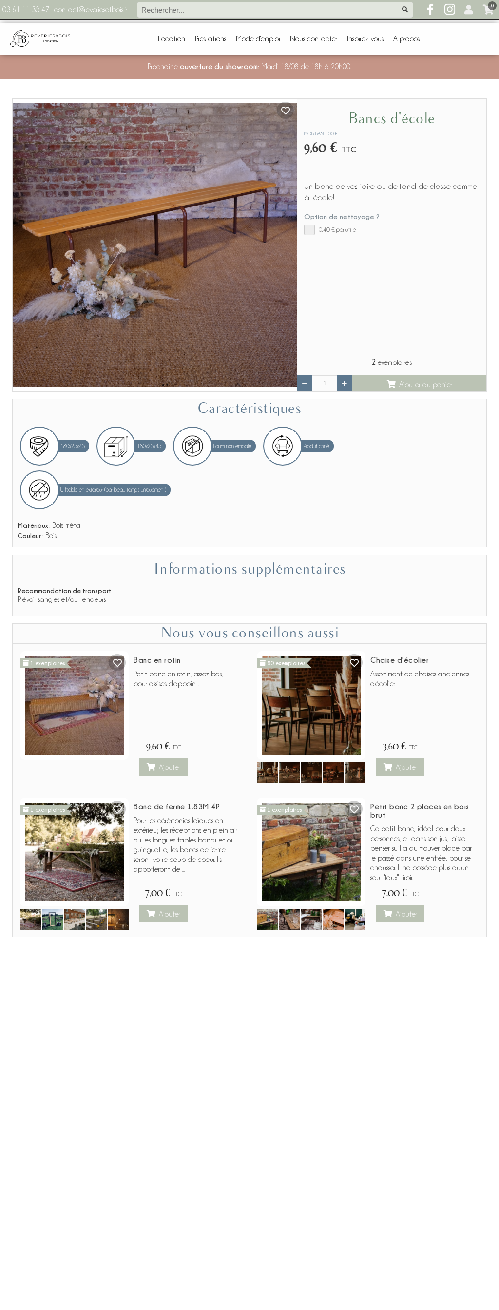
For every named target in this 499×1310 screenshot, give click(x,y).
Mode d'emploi (258, 39)
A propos (406, 39)
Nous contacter (313, 39)
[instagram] (449, 10)
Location (171, 39)
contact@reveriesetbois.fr (90, 10)
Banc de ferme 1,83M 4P (177, 806)
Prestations (210, 39)
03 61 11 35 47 (25, 10)
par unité (337, 229)
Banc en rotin (157, 660)
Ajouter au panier (425, 385)
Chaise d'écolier (399, 660)
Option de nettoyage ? (341, 216)
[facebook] (430, 10)
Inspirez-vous (365, 39)
